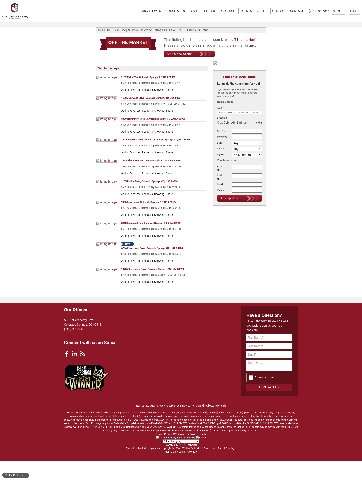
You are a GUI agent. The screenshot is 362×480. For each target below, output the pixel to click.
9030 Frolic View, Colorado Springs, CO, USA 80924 (148, 202)
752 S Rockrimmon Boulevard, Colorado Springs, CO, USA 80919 (155, 139)
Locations (222, 117)
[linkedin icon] (75, 354)
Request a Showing (153, 89)
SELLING (210, 11)
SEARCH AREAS (175, 11)
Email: (220, 184)
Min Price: (222, 131)
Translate (191, 444)
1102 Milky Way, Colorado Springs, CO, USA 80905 (148, 77)
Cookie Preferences (15, 475)
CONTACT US (269, 387)
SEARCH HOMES (150, 11)
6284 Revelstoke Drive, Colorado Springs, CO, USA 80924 (152, 248)
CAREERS (262, 11)
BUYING (195, 11)
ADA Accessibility (197, 434)
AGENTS (246, 11)
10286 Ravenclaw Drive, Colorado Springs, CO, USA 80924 (152, 269)
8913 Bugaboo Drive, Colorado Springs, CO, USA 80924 (150, 223)
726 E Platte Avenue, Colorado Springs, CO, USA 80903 (150, 160)
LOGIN (354, 11)
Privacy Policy (163, 434)
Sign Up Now (229, 198)
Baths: (220, 148)
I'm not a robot (264, 377)
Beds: (220, 142)
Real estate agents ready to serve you (158, 405)
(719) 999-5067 (319, 11)
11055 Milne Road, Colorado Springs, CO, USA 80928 (149, 181)
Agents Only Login (175, 451)
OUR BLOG (279, 11)
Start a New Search (179, 54)
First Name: (220, 168)
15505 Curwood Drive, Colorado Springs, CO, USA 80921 (151, 97)
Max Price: (222, 137)
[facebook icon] (67, 354)
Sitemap (192, 451)
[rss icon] (82, 354)
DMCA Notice (179, 434)
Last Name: (220, 177)
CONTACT (297, 11)
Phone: (220, 190)
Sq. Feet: (221, 154)
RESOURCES (228, 11)
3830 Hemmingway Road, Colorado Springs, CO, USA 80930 (153, 118)
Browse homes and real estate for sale (203, 405)
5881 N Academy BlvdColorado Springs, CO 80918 (83, 322)
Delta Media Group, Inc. (202, 448)
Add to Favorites (130, 89)
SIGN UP (338, 11)
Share (169, 89)
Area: (219, 107)
